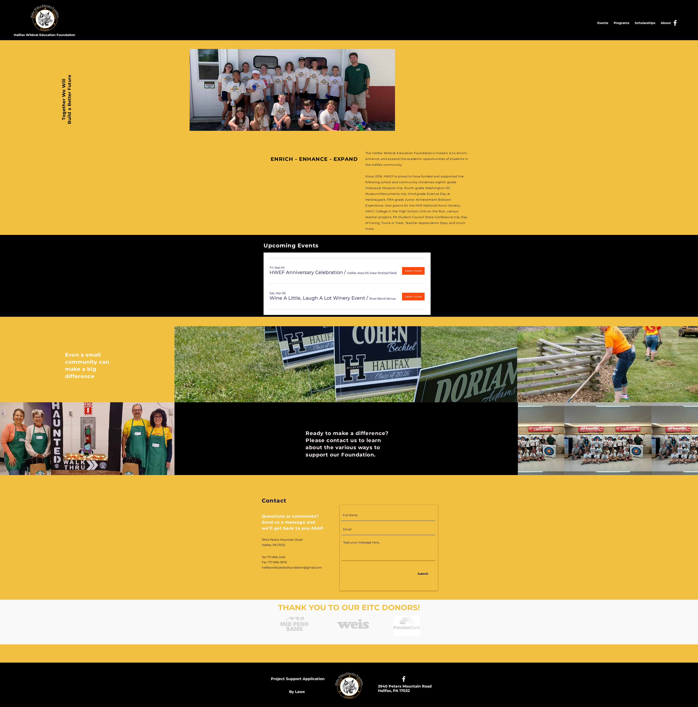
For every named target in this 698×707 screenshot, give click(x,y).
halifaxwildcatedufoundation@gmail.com (292, 567)
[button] (306, 272)
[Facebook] (675, 23)
